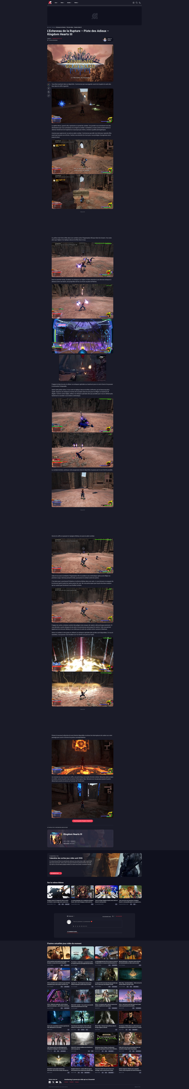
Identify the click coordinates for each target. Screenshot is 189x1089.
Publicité (71, 1082)
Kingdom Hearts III (72, 834)
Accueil (49, 27)
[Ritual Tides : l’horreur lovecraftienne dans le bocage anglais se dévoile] (106, 1017)
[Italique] (76, 926)
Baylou (109, 40)
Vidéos (76, 2)
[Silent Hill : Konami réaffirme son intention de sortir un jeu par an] (82, 1038)
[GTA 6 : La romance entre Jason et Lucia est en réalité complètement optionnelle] (106, 995)
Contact (66, 1082)
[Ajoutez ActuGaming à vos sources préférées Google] (48, 84)
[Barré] (80, 926)
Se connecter (119, 916)
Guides (69, 2)
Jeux (56, 2)
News (62, 2)
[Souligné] (78, 926)
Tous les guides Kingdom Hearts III (83, 821)
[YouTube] (57, 1082)
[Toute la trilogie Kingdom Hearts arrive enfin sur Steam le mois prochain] (106, 891)
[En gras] (74, 926)
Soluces (53, 27)
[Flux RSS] (60, 1082)
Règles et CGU (137, 1086)
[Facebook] (50, 1082)
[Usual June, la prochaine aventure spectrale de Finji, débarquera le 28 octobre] (58, 1017)
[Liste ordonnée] (82, 926)
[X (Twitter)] (53, 1082)
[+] (86, 926)
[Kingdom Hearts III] (56, 838)
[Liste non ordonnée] (84, 926)
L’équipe (77, 1082)
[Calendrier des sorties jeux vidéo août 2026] (94, 865)
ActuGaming (49, 2)
